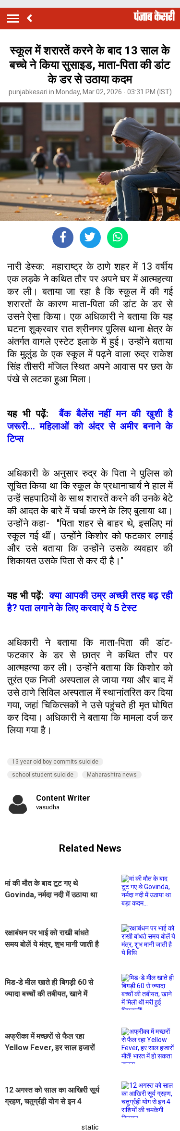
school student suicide (42, 774)
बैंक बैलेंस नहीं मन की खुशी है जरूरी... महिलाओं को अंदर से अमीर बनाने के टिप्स (90, 426)
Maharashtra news (112, 774)
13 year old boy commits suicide (55, 761)
